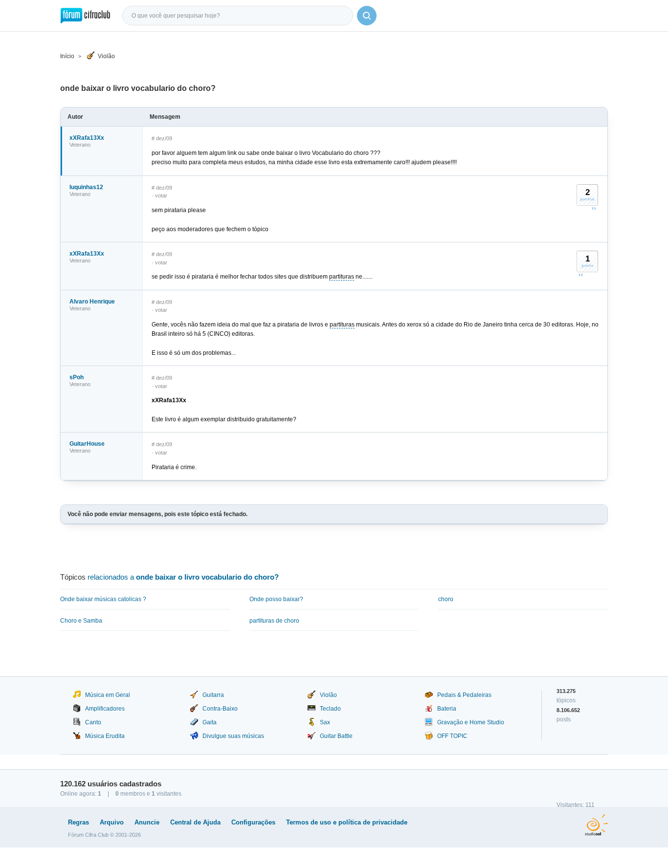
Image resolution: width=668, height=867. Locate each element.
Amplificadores (105, 708)
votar (161, 195)
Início (67, 56)
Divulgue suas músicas (233, 736)
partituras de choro (274, 620)
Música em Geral (107, 695)
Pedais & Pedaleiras (464, 695)
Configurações (253, 822)
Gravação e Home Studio (470, 722)
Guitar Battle (336, 736)
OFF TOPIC (452, 736)
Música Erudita (105, 736)
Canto (93, 722)
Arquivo (112, 822)
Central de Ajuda (195, 822)
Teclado (330, 708)
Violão (106, 56)
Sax (325, 722)
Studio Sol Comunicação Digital (596, 825)
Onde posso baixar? (276, 599)
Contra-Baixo (220, 708)
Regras (78, 822)
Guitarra (213, 695)
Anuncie (146, 822)
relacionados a (183, 577)
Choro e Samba (81, 620)
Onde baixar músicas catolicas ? (103, 599)
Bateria (446, 708)
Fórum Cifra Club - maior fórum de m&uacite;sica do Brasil (85, 15)
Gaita (209, 722)
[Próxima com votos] (593, 208)
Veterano (79, 145)
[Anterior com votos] (581, 274)
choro (445, 599)
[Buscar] (367, 15)
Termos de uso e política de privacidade (346, 822)
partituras (341, 276)
